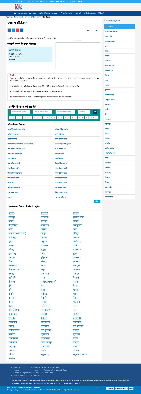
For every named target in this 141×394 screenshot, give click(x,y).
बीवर (11, 301)
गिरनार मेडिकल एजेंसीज (15, 173)
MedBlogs (61, 1)
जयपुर (11, 245)
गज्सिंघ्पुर (12, 237)
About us (16, 367)
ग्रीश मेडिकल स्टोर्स (61, 168)
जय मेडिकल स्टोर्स (60, 188)
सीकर (11, 354)
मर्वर (74, 305)
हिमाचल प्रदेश (109, 95)
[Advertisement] (78, 55)
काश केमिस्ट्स (12, 158)
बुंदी (10, 285)
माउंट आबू (13, 313)
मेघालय (107, 134)
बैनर (75, 285)
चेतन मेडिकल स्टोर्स (13, 178)
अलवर (76, 213)
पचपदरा (76, 269)
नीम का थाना (14, 269)
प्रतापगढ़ (45, 273)
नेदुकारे (10, 197)
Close (131, 388)
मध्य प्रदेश (108, 119)
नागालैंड (107, 143)
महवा (75, 309)
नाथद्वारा (76, 265)
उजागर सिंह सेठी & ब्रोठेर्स (63, 144)
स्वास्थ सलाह (22, 13)
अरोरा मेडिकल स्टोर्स (61, 139)
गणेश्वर (44, 237)
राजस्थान (108, 163)
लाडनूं (11, 326)
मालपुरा (76, 313)
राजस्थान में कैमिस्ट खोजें (32, 17)
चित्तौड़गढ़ (77, 241)
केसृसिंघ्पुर (13, 225)
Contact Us (72, 1)
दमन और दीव (109, 70)
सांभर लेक (45, 346)
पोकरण (12, 281)
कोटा (11, 229)
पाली (43, 277)
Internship (51, 1)
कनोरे (11, 221)
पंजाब (106, 158)
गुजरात (107, 85)
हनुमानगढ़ (45, 354)
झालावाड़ (12, 253)
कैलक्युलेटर (55, 13)
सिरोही (43, 350)
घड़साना (76, 237)
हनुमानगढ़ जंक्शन (80, 354)
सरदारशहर (13, 338)
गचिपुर (76, 233)
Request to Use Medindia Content (56, 370)
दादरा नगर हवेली (110, 66)
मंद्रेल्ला (44, 305)
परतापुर (76, 273)
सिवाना (76, 350)
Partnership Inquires (51, 367)
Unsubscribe (48, 373)
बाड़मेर (11, 293)
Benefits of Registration (22, 373)
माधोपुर (44, 313)
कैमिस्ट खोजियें (18, 17)
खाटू (75, 229)
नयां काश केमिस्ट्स (60, 197)
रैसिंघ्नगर (77, 318)
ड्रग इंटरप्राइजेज (13, 192)
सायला (76, 346)
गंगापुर (43, 233)
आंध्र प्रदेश (108, 36)
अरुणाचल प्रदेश (110, 41)
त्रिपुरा (107, 182)
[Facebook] (9, 30)
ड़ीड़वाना (44, 257)
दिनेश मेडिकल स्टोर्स (61, 192)
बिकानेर (44, 297)
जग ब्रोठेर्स (11, 183)
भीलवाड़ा (76, 301)
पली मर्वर (12, 277)
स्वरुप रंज (13, 342)
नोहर (43, 269)
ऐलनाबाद (44, 217)
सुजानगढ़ (45, 334)
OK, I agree (110, 388)
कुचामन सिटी (78, 217)
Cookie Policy (54, 390)
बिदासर (76, 297)
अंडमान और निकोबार (111, 32)
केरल (106, 114)
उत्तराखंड (108, 192)
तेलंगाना (107, 177)
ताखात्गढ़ (77, 257)
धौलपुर (44, 261)
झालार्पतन (77, 249)
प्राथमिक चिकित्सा (43, 13)
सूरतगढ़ (76, 334)
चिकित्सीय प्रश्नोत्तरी (67, 13)
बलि (10, 289)
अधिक (97, 201)
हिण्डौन (12, 358)
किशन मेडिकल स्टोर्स (61, 163)
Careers (41, 1)
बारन (75, 293)
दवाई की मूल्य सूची (89, 13)
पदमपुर (12, 273)
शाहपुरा (76, 330)
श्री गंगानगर (14, 330)
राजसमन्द (13, 322)
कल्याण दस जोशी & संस (15, 154)
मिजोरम (107, 138)
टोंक (43, 253)
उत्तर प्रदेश (108, 187)
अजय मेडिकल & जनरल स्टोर (16, 129)
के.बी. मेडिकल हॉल (60, 149)
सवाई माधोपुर (46, 342)
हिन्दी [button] (79, 1)
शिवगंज (12, 334)
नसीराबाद (13, 265)
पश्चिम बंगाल (109, 197)
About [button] (18, 1)
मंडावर (11, 305)
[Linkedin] (21, 30)
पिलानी (76, 277)
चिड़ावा (44, 241)
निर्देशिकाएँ (101, 13)
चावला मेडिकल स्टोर (61, 178)
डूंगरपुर (12, 257)
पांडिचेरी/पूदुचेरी (110, 153)
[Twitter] (13, 30)
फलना (75, 281)
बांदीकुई (44, 293)
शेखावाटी (45, 326)
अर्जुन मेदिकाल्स (59, 134)
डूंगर (75, 253)
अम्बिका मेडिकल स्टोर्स (61, 129)
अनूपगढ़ (44, 213)
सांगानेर (76, 342)
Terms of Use (75, 390)
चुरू (10, 241)
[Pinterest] (17, 30)
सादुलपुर (12, 346)
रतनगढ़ (12, 318)
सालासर (12, 350)
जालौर (75, 245)
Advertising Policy (20, 375)
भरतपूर (44, 301)
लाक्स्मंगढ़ (77, 322)
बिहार (106, 51)
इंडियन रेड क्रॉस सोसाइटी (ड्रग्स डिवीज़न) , (21, 144)
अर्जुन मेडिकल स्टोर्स (14, 134)
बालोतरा (12, 297)
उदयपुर (12, 217)
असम (106, 46)
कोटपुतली (77, 225)
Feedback (37, 375)
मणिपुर (107, 129)
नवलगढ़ (76, 261)
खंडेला (43, 229)
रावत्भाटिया (45, 322)
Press (35, 370)
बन (42, 285)
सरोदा (75, 338)
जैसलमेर (44, 245)
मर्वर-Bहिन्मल (46, 309)
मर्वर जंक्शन (14, 309)
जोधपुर (12, 249)
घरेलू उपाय (32, 13)
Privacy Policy (62, 390)
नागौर (43, 265)
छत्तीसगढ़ (108, 61)
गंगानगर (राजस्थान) (17, 233)
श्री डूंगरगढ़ (46, 330)
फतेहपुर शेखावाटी (48, 281)
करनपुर (44, 221)
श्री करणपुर (78, 326)
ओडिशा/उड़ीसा (109, 148)
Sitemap (36, 373)
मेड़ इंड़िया (9, 17)
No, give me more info (121, 388)
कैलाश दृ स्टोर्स (59, 154)
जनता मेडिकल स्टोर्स (61, 183)
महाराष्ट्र (107, 124)
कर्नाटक (107, 109)
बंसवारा (44, 289)
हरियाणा (107, 90)
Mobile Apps (30, 1)
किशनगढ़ (45, 225)
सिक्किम (107, 168)
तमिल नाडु (108, 173)
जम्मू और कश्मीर (110, 100)
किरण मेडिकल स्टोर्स (14, 163)
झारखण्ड (107, 104)
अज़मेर (11, 213)
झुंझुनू (43, 249)
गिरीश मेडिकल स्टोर (61, 173)
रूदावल (44, 318)
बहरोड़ (75, 289)
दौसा (10, 261)
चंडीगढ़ (107, 56)
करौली (75, 221)
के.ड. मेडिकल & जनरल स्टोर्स (16, 149)
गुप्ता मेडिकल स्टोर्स (13, 168)
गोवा (106, 80)
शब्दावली (78, 13)
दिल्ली (107, 75)
